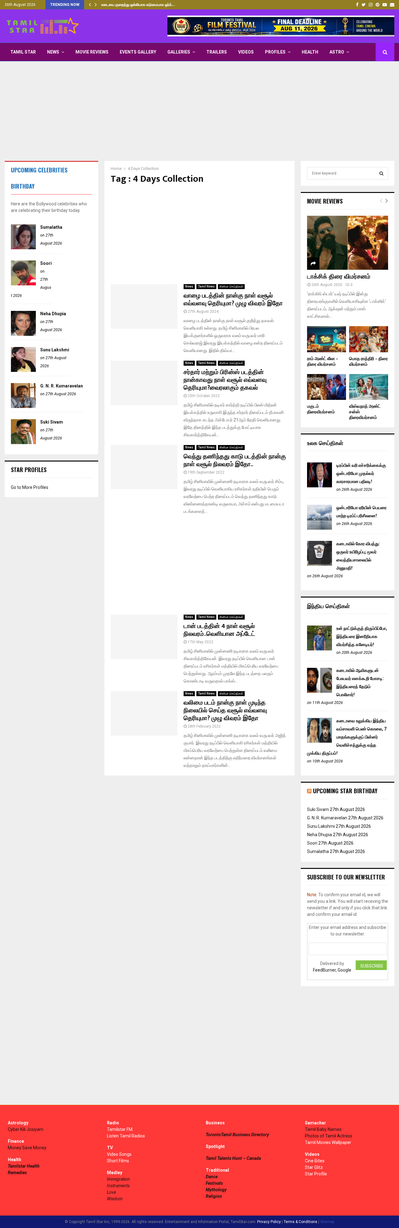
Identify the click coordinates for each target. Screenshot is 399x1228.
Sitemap (327, 1222)
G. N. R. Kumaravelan (61, 385)
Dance (212, 1176)
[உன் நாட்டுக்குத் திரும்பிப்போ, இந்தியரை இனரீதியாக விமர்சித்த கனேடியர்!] (319, 648)
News (53, 51)
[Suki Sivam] (23, 442)
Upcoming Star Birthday (345, 791)
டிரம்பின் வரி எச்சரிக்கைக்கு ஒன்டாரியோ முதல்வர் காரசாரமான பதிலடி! (361, 473)
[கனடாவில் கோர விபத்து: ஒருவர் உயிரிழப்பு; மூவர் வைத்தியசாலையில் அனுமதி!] (319, 564)
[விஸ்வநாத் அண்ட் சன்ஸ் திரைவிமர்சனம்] (368, 387)
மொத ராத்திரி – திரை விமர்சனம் (368, 361)
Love (111, 1192)
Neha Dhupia (53, 313)
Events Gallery (138, 51)
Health (310, 51)
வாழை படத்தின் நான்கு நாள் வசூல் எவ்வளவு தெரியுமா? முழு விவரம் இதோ (233, 299)
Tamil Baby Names (323, 1129)
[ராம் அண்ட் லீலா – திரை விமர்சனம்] (326, 339)
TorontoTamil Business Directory (237, 1134)
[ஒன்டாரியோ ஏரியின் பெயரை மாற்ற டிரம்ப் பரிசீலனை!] (319, 528)
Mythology (216, 1189)
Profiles (275, 51)
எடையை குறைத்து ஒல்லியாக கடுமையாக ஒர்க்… (138, 5)
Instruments (118, 1185)
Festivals (214, 1183)
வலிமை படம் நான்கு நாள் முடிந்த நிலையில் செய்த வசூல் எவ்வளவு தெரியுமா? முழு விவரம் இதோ (225, 710)
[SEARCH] (381, 173)
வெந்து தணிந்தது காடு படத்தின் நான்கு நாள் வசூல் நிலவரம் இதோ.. (235, 460)
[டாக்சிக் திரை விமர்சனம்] (347, 243)
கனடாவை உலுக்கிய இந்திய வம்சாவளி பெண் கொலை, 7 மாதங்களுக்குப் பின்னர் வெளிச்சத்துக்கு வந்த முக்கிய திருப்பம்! (347, 737)
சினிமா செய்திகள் (231, 286)
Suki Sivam (51, 421)
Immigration (118, 1179)
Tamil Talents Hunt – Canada (233, 1158)
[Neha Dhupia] (23, 334)
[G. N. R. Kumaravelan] (23, 406)
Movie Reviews (91, 51)
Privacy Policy (269, 1222)
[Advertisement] (199, 111)
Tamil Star (23, 51)
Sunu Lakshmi (54, 349)
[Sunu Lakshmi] (23, 370)
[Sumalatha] (23, 247)
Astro (336, 51)
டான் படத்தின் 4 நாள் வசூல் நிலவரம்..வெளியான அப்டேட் (219, 630)
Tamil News (206, 286)
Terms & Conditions (300, 1222)
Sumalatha (51, 227)
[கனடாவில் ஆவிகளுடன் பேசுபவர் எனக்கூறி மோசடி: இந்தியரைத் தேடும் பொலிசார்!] (319, 691)
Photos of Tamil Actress (328, 1135)
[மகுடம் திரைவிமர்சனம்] (326, 387)
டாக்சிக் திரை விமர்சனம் (338, 276)
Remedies (17, 1172)
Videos (246, 51)
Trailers (216, 51)
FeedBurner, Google (332, 970)
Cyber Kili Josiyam (25, 1129)
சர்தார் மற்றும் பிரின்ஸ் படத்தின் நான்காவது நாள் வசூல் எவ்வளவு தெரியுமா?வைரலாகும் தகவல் (225, 380)
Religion (214, 1196)
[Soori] (23, 283)
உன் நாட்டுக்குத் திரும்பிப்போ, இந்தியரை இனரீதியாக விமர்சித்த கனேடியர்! (361, 636)
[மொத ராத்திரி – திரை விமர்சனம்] (368, 339)
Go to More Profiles (29, 487)
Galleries (178, 51)
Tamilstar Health (24, 1166)
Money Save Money (27, 1147)
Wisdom (115, 1198)
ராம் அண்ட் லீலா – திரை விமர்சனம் (322, 361)
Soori (46, 263)
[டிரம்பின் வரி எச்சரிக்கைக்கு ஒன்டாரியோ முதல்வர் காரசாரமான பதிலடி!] (319, 485)
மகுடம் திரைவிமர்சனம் (321, 409)
